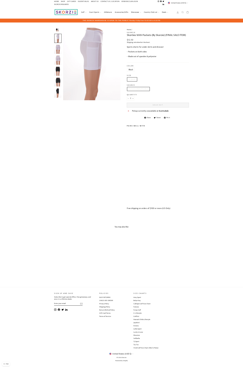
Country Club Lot (151, 12)
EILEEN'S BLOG (83, 1)
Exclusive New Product (138, 89)
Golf (83, 12)
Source (131, 85)
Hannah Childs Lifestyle (141, 320)
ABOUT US (95, 1)
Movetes (136, 335)
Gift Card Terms (105, 313)
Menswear (135, 12)
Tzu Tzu (136, 345)
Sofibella (136, 338)
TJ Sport (136, 342)
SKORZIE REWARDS (61, 4)
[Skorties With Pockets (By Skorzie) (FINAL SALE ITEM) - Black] (131, 201)
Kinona (135, 326)
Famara (136, 307)
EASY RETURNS (104, 297)
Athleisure (108, 12)
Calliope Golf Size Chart (142, 304)
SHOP (63, 1)
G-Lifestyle (137, 313)
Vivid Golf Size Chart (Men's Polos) (145, 348)
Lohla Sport (137, 329)
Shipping (130, 42)
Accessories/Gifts (121, 12)
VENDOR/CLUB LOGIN (129, 1)
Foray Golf (137, 310)
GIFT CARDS (71, 1)
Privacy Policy (104, 304)
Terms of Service (105, 316)
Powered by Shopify (121, 361)
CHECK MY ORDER (106, 301)
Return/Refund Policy (107, 310)
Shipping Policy (104, 307)
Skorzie (131, 33)
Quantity (132, 95)
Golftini (136, 316)
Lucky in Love (138, 332)
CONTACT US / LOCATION (110, 1)
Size (129, 76)
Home (129, 30)
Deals (164, 12)
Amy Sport (137, 297)
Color (130, 66)
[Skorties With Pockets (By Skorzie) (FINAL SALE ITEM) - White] (128, 201)
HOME (56, 1)
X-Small (132, 79)
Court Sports (94, 12)
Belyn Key (137, 301)
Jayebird (136, 323)
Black (131, 70)
